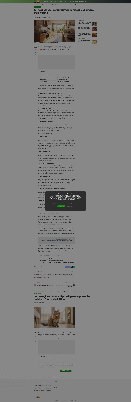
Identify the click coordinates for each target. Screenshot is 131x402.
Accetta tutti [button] (61, 206)
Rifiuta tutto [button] (69, 206)
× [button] (84, 192)
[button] (65, 201)
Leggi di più (73, 199)
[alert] (65, 201)
